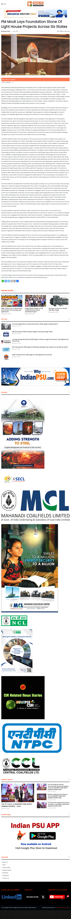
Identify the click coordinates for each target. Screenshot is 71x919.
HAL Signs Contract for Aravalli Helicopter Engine (58, 309)
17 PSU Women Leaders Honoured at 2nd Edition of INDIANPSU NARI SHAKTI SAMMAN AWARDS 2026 (58, 804)
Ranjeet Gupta (6, 31)
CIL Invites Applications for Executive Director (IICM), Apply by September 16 (35, 324)
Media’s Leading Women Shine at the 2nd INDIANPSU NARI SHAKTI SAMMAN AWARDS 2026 (58, 796)
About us (5, 862)
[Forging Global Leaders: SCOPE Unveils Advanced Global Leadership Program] (35, 301)
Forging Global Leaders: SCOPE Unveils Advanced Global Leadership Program (34, 310)
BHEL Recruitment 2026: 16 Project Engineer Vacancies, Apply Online (32, 332)
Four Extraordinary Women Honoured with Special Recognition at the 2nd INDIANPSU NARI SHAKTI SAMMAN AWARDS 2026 (58, 787)
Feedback (5, 873)
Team (4, 865)
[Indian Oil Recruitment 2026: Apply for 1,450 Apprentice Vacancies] (6, 357)
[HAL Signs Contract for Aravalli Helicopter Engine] (59, 301)
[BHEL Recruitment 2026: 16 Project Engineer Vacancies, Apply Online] (6, 334)
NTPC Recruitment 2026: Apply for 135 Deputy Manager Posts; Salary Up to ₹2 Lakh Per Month (40, 347)
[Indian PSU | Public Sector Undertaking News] (35, 4)
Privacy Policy (6, 867)
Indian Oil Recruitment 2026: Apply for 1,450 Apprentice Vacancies (32, 355)
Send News (5, 875)
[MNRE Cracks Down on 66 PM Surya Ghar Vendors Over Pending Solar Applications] (11, 301)
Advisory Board (6, 870)
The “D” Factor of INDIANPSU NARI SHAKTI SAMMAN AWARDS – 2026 (16, 805)
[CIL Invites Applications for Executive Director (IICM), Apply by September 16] (6, 326)
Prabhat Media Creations (63, 907)
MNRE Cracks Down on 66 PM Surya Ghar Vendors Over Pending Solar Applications (11, 310)
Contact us (5, 878)
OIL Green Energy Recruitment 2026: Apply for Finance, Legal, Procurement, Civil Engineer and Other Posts (40, 340)
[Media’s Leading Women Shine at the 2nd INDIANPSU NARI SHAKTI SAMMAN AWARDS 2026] (41, 797)
